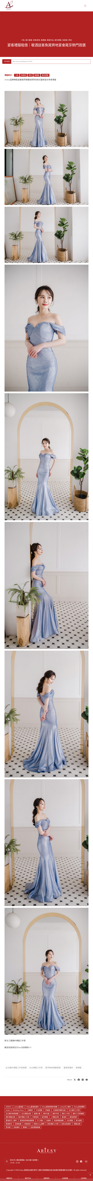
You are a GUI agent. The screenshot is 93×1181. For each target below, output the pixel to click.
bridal (8, 1110)
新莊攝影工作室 (53, 1124)
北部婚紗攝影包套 (59, 1110)
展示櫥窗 (29, 40)
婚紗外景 (56, 1113)
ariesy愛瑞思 (18, 1107)
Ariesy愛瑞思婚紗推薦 (49, 1107)
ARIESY (8, 1107)
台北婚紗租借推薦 (12, 1113)
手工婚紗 (40, 1120)
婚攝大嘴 (37, 1113)
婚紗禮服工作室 (23, 1117)
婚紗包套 (46, 1113)
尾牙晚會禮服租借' (53, 1068)
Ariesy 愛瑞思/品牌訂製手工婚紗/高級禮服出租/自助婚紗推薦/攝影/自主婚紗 (45, 1170)
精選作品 (50, 40)
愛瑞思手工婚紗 (11, 1120)
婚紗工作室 (66, 1113)
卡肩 (23, 40)
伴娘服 (47, 1110)
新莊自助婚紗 (66, 1124)
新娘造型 (27, 1124)
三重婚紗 (30, 1110)
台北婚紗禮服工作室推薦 (16, 1068)
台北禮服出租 (26, 1113)
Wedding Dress (18, 1110)
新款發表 (36, 40)
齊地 (70, 40)
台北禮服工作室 (36, 1068)
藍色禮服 (58, 40)
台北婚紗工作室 (74, 1110)
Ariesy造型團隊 (79, 1107)
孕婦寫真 (35, 1117)
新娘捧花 (9, 1124)
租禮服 (79, 1068)
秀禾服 (8, 1127)
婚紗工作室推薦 (78, 1113)
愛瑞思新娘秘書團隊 (27, 1120)
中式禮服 (39, 1110)
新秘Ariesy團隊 (39, 1124)
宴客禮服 (45, 1117)
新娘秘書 (18, 1124)
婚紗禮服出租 (10, 1117)
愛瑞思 (64, 1117)
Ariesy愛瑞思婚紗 (32, 1107)
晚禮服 (43, 40)
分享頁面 (7, 61)
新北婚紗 (79, 1120)
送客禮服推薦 (35, 1127)
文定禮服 (70, 1120)
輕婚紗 (25, 1127)
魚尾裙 (64, 40)
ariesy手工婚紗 (65, 1107)
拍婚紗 (48, 1120)
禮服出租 (77, 1124)
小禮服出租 (55, 1117)
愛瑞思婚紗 (68, 1068)
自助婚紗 (16, 1127)
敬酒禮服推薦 (59, 1120)
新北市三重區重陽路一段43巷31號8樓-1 (24, 1160)
